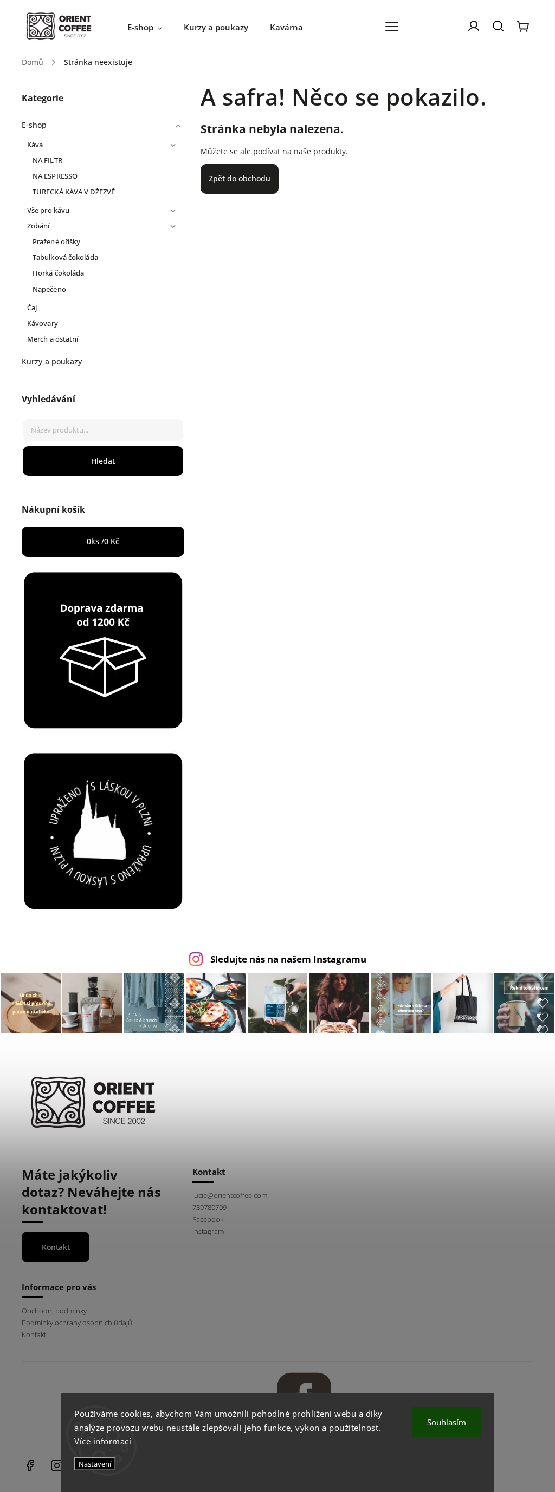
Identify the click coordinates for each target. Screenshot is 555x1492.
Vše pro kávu (48, 210)
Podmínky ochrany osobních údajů (77, 1322)
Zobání (38, 226)
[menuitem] (150, 27)
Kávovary (42, 323)
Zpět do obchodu (239, 178)
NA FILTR (47, 160)
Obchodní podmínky (54, 1311)
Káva (35, 144)
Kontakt (56, 1247)
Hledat (103, 461)
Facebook (207, 1219)
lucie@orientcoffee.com (229, 1195)
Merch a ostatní (53, 339)
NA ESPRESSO (55, 176)
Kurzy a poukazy (52, 361)
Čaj (32, 307)
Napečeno (49, 289)
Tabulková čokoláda (65, 257)
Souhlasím (446, 1422)
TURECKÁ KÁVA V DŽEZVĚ (74, 192)
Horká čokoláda (58, 273)
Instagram (208, 1231)
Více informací (102, 1441)
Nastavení (95, 1464)
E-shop (34, 125)
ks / (103, 541)
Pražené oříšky (56, 241)
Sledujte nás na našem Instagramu (288, 959)
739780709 (209, 1207)
